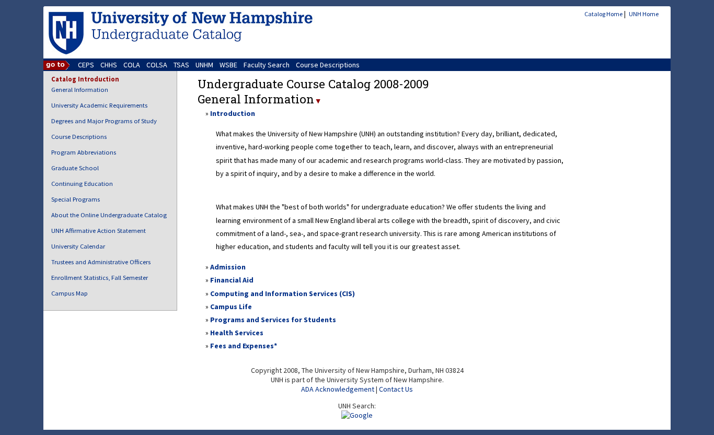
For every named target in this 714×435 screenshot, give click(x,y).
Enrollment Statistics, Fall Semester (99, 277)
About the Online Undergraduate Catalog (109, 215)
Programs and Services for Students (273, 319)
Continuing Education (82, 183)
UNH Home (644, 14)
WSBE (228, 64)
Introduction (232, 113)
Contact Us (396, 389)
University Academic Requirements (99, 105)
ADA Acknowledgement (337, 389)
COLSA (156, 64)
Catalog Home (603, 14)
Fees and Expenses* (243, 345)
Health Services (236, 332)
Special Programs (75, 199)
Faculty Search (267, 64)
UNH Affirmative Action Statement (98, 230)
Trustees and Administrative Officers (101, 262)
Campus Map (69, 293)
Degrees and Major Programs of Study (104, 121)
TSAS (181, 64)
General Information (79, 89)
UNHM (204, 64)
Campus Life (231, 306)
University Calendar (78, 246)
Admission (228, 267)
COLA (131, 64)
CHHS (108, 64)
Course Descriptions (328, 64)
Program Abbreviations (83, 152)
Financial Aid (232, 280)
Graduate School (75, 168)
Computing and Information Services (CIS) (282, 293)
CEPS (86, 64)
